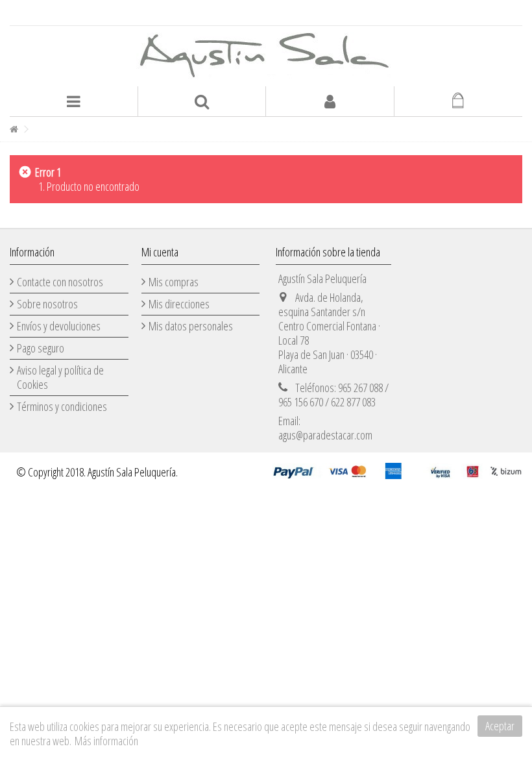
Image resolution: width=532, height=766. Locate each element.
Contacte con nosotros (60, 282)
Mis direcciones (179, 304)
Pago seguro (40, 348)
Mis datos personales (191, 326)
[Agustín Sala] (266, 56)
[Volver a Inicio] (14, 129)
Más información (106, 740)
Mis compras (174, 282)
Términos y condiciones (62, 406)
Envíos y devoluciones (59, 326)
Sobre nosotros (47, 304)
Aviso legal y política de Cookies (60, 377)
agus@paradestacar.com (325, 435)
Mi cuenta (159, 252)
